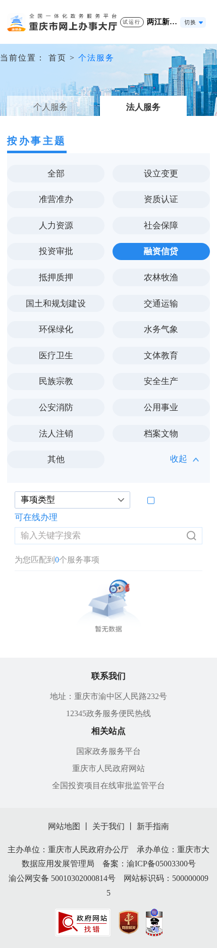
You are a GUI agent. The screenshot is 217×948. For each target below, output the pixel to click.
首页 (57, 57)
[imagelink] (83, 922)
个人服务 (50, 107)
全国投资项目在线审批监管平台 (108, 785)
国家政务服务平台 (108, 751)
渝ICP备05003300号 (161, 863)
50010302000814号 (83, 878)
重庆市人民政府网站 (108, 768)
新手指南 (153, 826)
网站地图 (64, 826)
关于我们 (108, 826)
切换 (190, 22)
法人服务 (143, 107)
